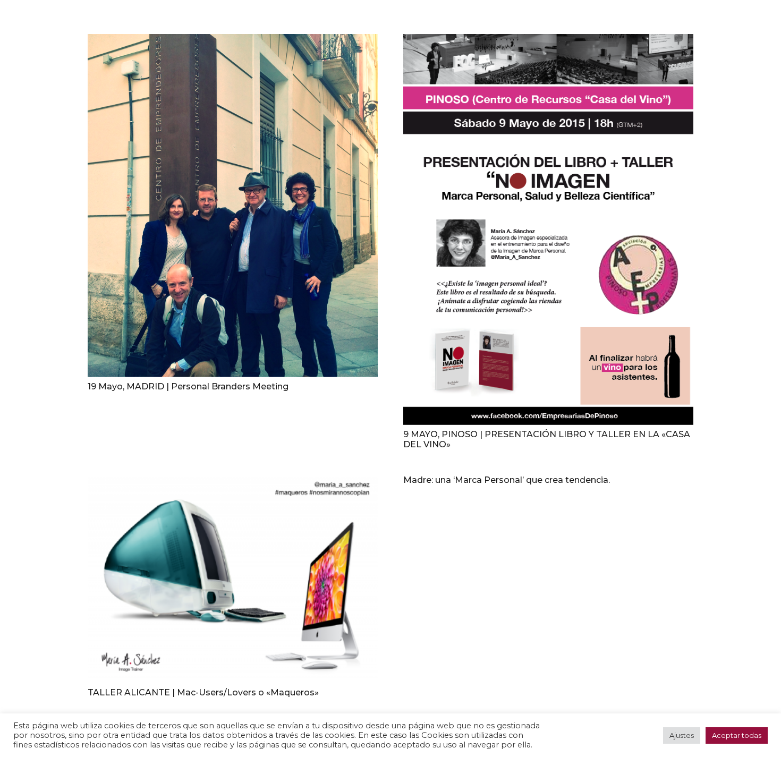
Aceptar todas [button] (736, 735)
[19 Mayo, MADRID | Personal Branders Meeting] (233, 205)
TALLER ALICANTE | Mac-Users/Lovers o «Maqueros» (203, 692)
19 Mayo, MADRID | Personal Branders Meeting (188, 386)
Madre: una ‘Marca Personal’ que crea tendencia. (506, 480)
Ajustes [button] (681, 735)
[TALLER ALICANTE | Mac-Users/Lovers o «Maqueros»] (233, 579)
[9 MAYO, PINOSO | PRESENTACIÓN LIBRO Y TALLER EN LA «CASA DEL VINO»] (548, 229)
